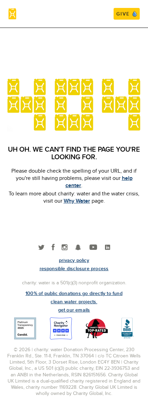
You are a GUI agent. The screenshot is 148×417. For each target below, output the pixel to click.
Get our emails (74, 309)
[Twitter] (41, 248)
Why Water (77, 201)
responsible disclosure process (74, 268)
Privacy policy (74, 260)
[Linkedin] (107, 247)
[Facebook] (53, 248)
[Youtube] (93, 248)
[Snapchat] (78, 248)
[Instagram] (64, 248)
